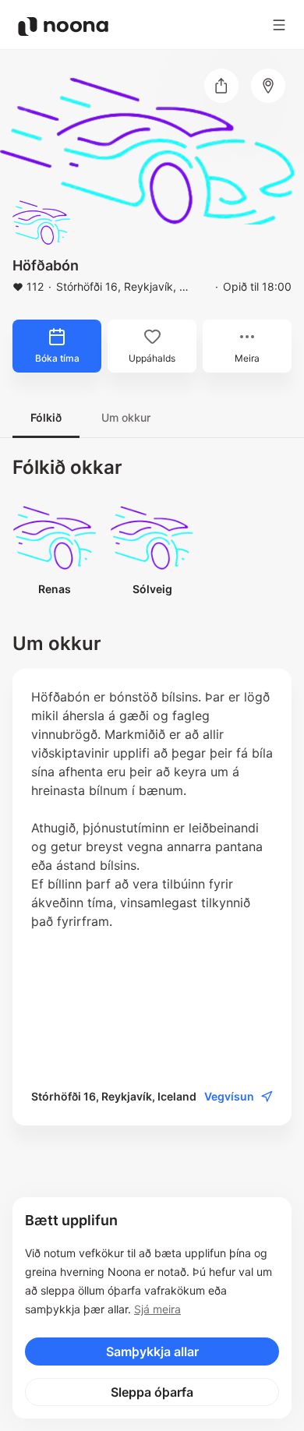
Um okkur (125, 417)
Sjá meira (157, 1309)
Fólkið (46, 417)
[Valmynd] (279, 24)
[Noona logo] (63, 26)
